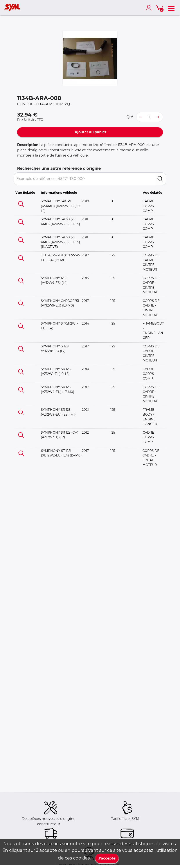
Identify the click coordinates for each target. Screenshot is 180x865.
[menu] (171, 8)
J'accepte (106, 858)
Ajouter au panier (90, 132)
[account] (149, 7)
